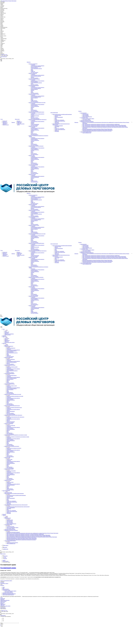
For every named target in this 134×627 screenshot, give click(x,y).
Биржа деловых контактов (87, 116)
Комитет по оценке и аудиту (34, 94)
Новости (32, 77)
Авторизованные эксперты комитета (37, 65)
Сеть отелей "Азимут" (86, 119)
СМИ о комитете (34, 100)
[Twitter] (3, 619)
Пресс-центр (17, 119)
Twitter (5, 557)
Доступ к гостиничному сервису (88, 118)
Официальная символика (5, 123)
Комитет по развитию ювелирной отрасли (36, 243)
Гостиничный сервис (84, 117)
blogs (3, 588)
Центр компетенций (54, 112)
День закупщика (85, 114)
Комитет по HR (31, 155)
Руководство (5, 252)
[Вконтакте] (3, 618)
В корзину (2, 582)
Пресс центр (2, 602)
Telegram (5, 558)
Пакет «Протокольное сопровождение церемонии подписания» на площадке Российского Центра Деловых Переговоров (104, 125)
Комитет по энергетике (33, 126)
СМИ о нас (19, 122)
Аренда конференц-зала (86, 132)
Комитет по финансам (33, 73)
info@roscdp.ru (3, 553)
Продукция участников (35, 118)
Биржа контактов (83, 244)
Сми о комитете (34, 110)
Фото (32, 69)
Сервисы (79, 111)
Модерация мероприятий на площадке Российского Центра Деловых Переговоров (97, 260)
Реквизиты (5, 121)
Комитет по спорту (32, 174)
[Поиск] (1, 60)
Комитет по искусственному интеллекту (36, 277)
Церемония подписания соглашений (86, 121)
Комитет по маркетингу (33, 63)
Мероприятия (19, 121)
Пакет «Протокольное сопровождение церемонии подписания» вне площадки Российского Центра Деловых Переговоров (104, 126)
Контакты (76, 122)
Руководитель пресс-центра (5, 605)
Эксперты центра (58, 115)
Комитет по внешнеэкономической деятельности (37, 119)
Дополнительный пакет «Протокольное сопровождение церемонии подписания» (97, 130)
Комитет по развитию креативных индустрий (37, 102)
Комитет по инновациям (33, 164)
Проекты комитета (34, 67)
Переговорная (2, 607)
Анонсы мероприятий (35, 106)
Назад (7, 330)
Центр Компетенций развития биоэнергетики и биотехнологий (18, 506)
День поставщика (85, 115)
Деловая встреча (85, 113)
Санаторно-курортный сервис (85, 120)
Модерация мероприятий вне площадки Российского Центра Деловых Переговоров (97, 261)
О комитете (33, 64)
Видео (32, 70)
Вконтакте (5, 555)
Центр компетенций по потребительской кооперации (62, 114)
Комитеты (28, 193)
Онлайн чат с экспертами (59, 128)
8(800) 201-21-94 (4, 54)
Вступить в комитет (34, 72)
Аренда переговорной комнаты (86, 131)
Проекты (13, 122)
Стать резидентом (3, 56)
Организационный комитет (34, 85)
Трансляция (57, 126)
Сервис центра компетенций (60, 129)
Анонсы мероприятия (35, 177)
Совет (4, 587)
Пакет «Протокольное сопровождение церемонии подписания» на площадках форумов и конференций (101, 124)
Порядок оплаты (6, 124)
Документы (57, 122)
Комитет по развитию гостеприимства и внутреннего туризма (18, 436)
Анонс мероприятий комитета (36, 68)
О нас (2, 119)
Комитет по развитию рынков (34, 78)
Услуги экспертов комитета (36, 66)
